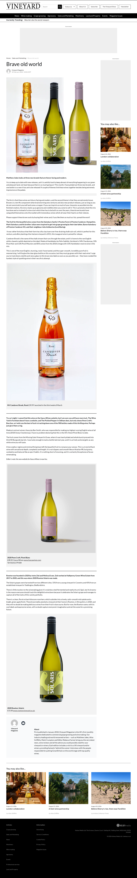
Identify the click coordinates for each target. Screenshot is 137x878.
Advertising (40, 829)
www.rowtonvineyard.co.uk (24, 710)
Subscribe (94, 7)
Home (8, 58)
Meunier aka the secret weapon (36, 20)
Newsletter (125, 7)
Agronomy (52, 16)
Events (105, 16)
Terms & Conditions (42, 834)
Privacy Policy (40, 844)
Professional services (12, 864)
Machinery (80, 16)
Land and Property (93, 16)
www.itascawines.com (32, 560)
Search (60, 7)
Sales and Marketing (66, 16)
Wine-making (26, 16)
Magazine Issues (116, 16)
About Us (82, 7)
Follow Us (68, 7)
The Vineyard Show (109, 7)
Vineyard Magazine (18, 70)
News (17, 16)
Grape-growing (40, 16)
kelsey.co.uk (127, 836)
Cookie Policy (40, 839)
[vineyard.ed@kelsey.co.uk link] (23, 723)
